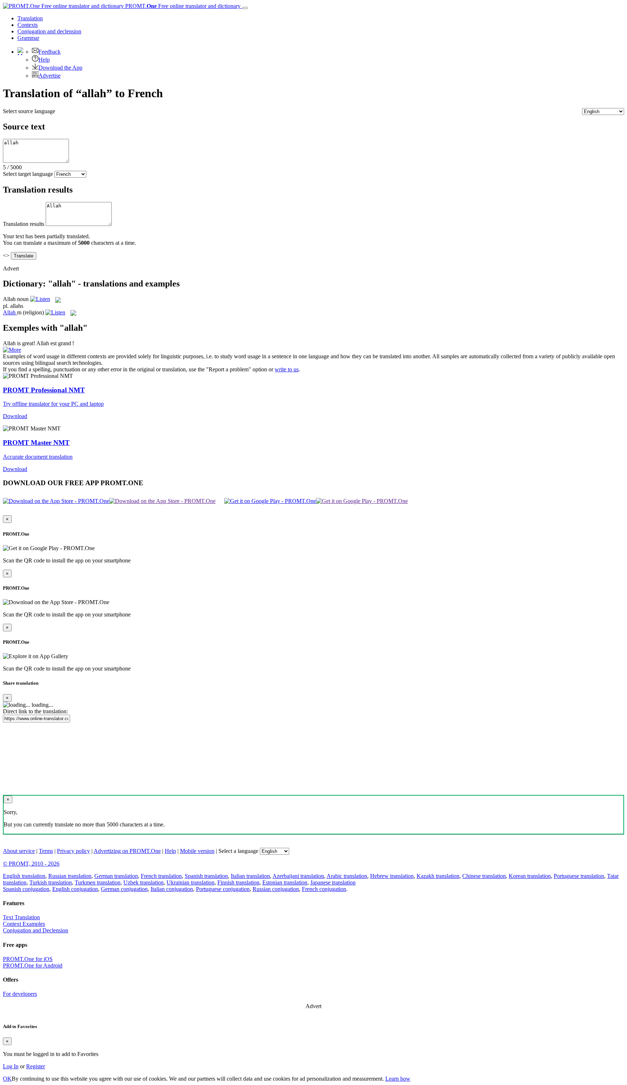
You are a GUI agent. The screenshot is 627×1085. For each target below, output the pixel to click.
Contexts (27, 25)
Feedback (49, 52)
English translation (24, 876)
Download (15, 416)
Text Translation (21, 917)
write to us (287, 369)
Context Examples (24, 924)
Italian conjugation (172, 889)
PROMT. (182, 6)
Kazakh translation (438, 876)
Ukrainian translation (190, 882)
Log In (11, 1066)
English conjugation (75, 889)
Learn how (397, 1079)
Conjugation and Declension (35, 930)
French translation (161, 876)
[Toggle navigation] (245, 8)
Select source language (29, 111)
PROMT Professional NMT (44, 390)
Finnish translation (238, 882)
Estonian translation (284, 882)
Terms (46, 851)
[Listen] (40, 299)
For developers (20, 994)
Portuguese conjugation (223, 889)
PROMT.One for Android (32, 965)
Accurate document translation (38, 457)
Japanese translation (333, 882)
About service (19, 851)
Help (44, 60)
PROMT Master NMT (36, 442)
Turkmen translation (97, 882)
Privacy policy (73, 851)
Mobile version (197, 851)
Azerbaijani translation (298, 876)
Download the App (60, 68)
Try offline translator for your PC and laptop (53, 404)
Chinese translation (484, 876)
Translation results (23, 224)
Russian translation (69, 876)
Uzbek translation (143, 882)
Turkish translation (50, 882)
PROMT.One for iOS (28, 959)
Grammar (28, 38)
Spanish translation (206, 876)
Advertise (49, 76)
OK (7, 1079)
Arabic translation (347, 876)
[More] (12, 350)
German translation (116, 876)
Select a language (238, 851)
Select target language (28, 174)
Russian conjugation (276, 889)
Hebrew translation (392, 876)
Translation (30, 18)
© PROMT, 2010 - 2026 (31, 864)
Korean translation (530, 876)
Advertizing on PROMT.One (127, 851)
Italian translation (250, 876)
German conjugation (124, 889)
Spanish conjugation (26, 889)
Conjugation (49, 31)
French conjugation (324, 889)
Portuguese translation (579, 876)
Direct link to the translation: (35, 711)
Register (35, 1066)
